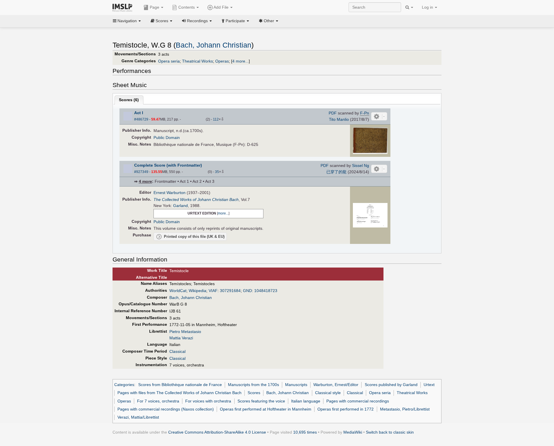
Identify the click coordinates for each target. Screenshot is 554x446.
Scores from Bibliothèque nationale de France (180, 384)
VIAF (213, 290)
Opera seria (169, 61)
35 (217, 172)
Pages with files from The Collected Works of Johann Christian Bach (179, 392)
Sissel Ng (360, 165)
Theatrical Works (197, 61)
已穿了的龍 (336, 172)
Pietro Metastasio (185, 331)
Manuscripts (296, 384)
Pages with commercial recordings (357, 401)
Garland (180, 205)
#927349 (141, 172)
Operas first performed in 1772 (345, 409)
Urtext (429, 384)
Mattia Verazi (181, 338)
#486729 (141, 119)
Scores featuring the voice (261, 401)
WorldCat (177, 290)
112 (216, 119)
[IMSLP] (123, 7)
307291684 (230, 290)
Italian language (305, 401)
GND (247, 290)
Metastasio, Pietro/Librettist (405, 409)
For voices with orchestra (208, 401)
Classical (177, 351)
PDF (333, 113)
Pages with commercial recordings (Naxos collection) (165, 409)
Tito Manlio (339, 119)
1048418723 (265, 290)
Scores (254, 392)
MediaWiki (352, 432)
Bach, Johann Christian (213, 45)
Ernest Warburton (170, 192)
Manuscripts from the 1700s (253, 384)
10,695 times (305, 432)
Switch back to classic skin (390, 432)
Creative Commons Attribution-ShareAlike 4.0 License (217, 432)
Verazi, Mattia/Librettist (138, 417)
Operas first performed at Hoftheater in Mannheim (265, 409)
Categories (124, 384)
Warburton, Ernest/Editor (335, 384)
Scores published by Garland (391, 384)
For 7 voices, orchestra (158, 401)
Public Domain (167, 137)
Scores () (129, 99)
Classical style (328, 392)
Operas (222, 61)
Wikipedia (197, 290)
